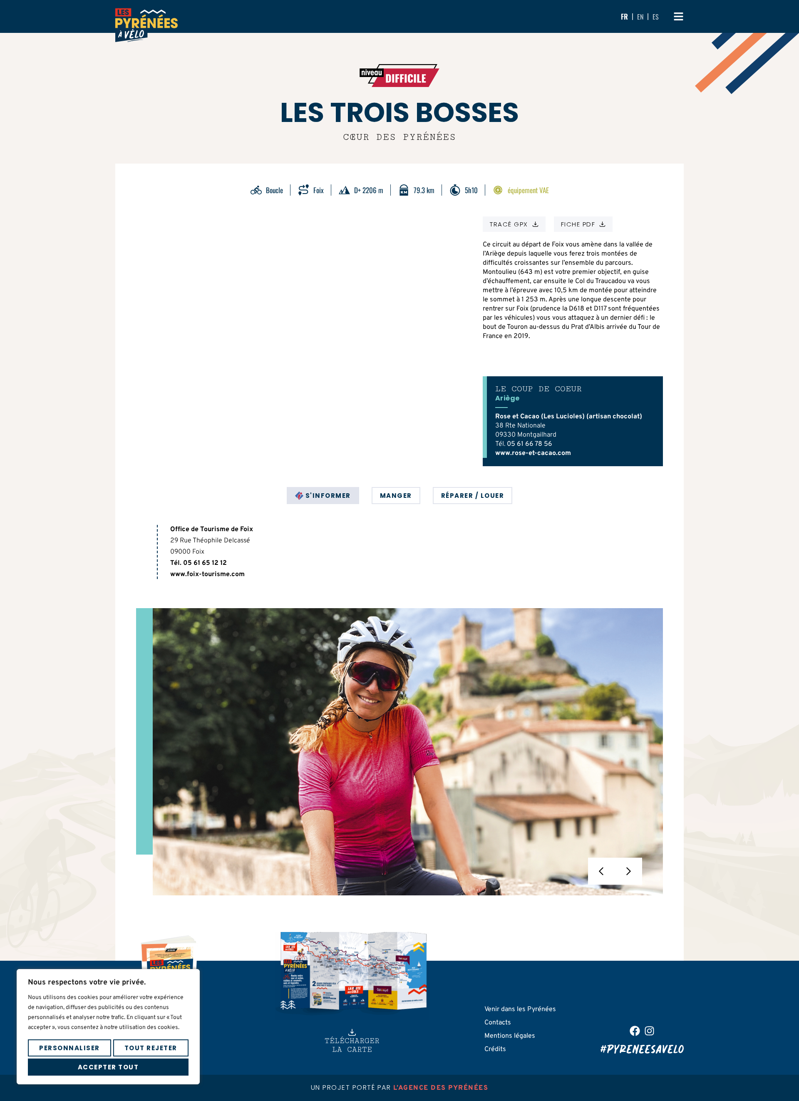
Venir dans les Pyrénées (520, 1009)
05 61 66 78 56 (529, 444)
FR (624, 16)
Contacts (497, 1023)
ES (656, 16)
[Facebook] (635, 1031)
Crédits (495, 1049)
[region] (108, 1026)
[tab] (323, 495)
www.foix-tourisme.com (207, 574)
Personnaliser (69, 1048)
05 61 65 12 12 (205, 563)
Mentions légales (509, 1036)
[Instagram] (649, 1031)
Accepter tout (108, 1067)
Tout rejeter (150, 1048)
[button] (601, 871)
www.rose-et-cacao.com (533, 453)
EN (640, 16)
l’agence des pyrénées (441, 1088)
